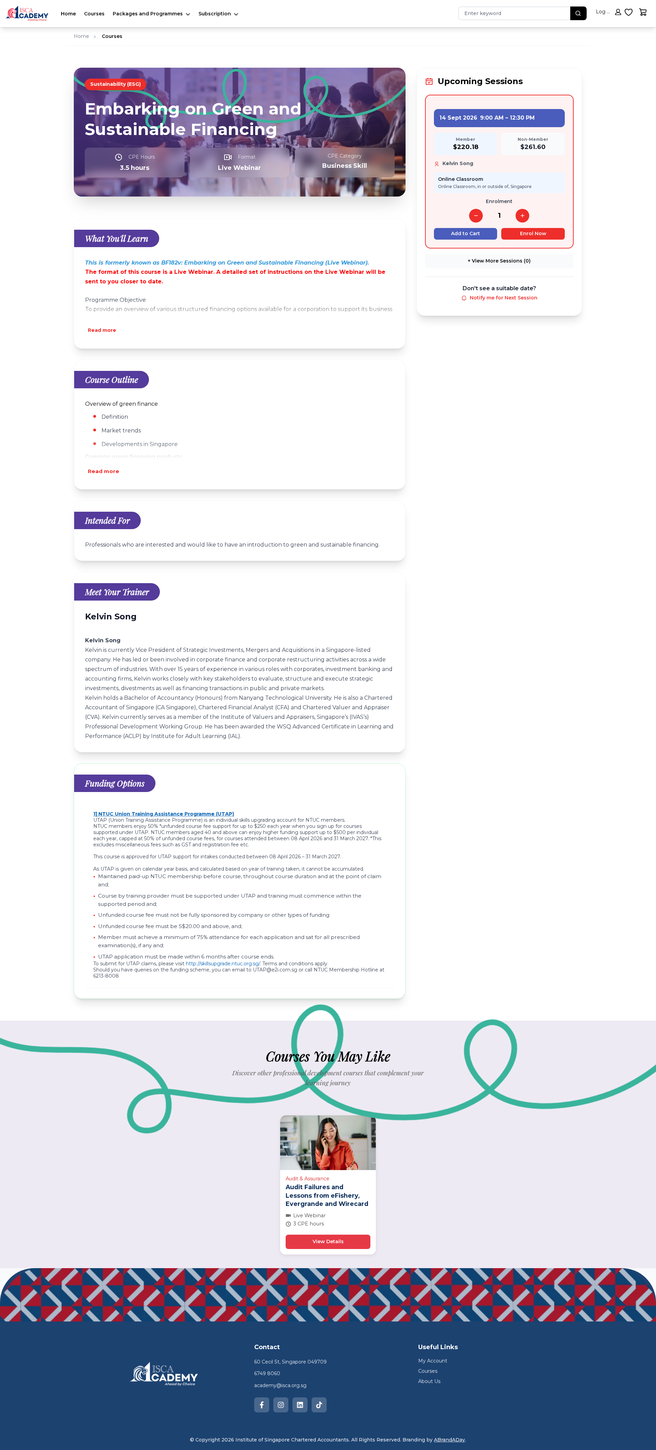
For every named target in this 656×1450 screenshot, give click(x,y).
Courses (94, 14)
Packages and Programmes (148, 14)
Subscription (215, 14)
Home (68, 14)
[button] (608, 13)
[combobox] (510, 13)
